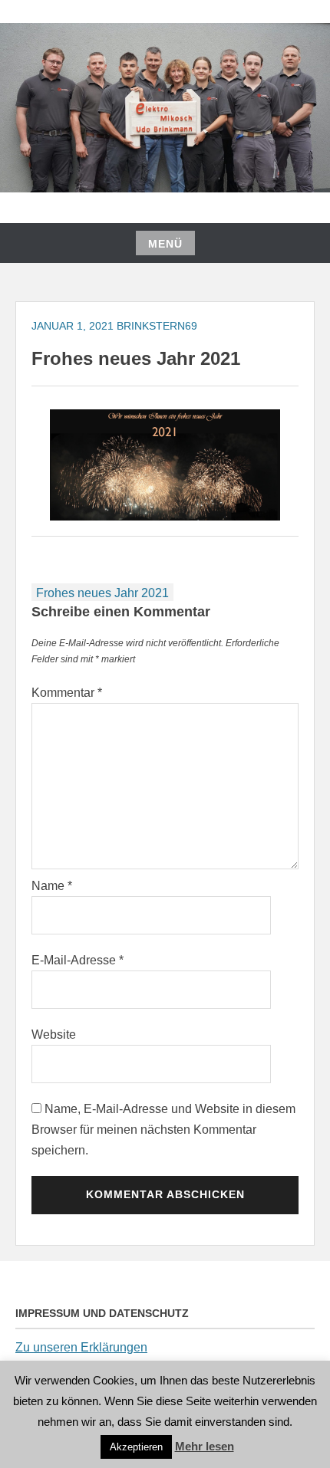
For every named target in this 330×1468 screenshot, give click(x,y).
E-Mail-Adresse (77, 960)
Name (51, 885)
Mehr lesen (204, 1446)
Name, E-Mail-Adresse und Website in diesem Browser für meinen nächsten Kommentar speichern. (163, 1129)
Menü (165, 244)
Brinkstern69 (157, 326)
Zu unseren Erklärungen (81, 1347)
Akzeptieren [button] (136, 1447)
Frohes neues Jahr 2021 (102, 592)
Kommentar (66, 692)
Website (53, 1034)
